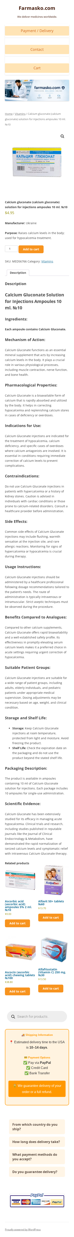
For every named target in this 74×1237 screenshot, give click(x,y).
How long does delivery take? (36, 1142)
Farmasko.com (37, 8)
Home (9, 114)
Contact (37, 49)
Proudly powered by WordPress (23, 1229)
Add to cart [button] (17, 923)
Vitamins (20, 114)
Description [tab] (18, 273)
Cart (37, 67)
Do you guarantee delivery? (34, 1172)
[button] (62, 136)
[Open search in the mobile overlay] (37, 1016)
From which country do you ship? (35, 1126)
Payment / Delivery (37, 30)
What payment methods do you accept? (34, 1156)
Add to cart (31, 249)
